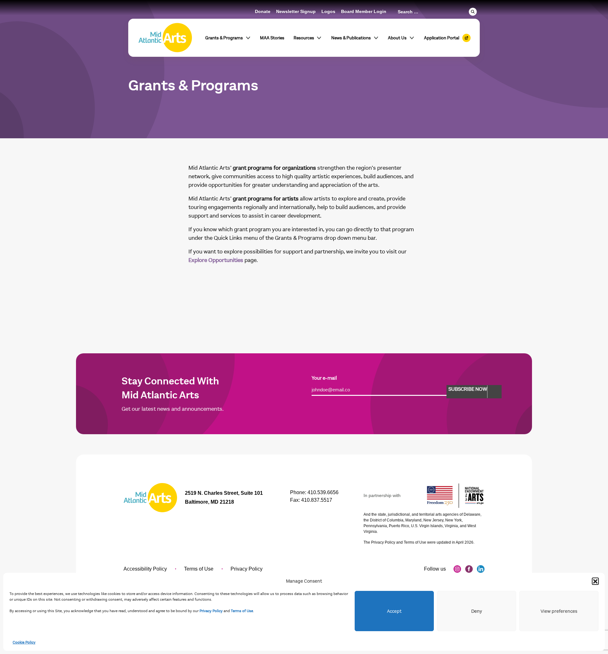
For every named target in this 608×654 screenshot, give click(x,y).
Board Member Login (363, 11)
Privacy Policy (211, 611)
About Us (397, 38)
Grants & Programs (224, 38)
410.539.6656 (323, 492)
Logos (328, 11)
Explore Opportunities (215, 260)
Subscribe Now (467, 389)
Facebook (469, 569)
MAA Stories (272, 38)
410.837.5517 (316, 500)
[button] (595, 581)
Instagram (457, 569)
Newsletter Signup (296, 11)
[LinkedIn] (480, 569)
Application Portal (441, 38)
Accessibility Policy (145, 569)
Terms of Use (242, 611)
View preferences (559, 611)
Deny (476, 611)
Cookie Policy (24, 642)
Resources (304, 38)
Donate (262, 11)
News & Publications (351, 38)
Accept (394, 611)
